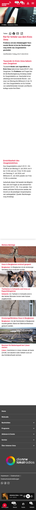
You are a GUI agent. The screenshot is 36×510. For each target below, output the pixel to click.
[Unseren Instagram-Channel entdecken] (8, 483)
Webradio (5, 417)
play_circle (28, 496)
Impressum (5, 476)
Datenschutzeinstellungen (10, 479)
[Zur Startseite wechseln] (6, 3)
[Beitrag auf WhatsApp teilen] (10, 33)
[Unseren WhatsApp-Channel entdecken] (2, 483)
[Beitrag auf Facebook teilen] (14, 33)
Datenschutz (15, 476)
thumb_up (31, 496)
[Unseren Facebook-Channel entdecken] (5, 483)
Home (4, 411)
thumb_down (24, 496)
